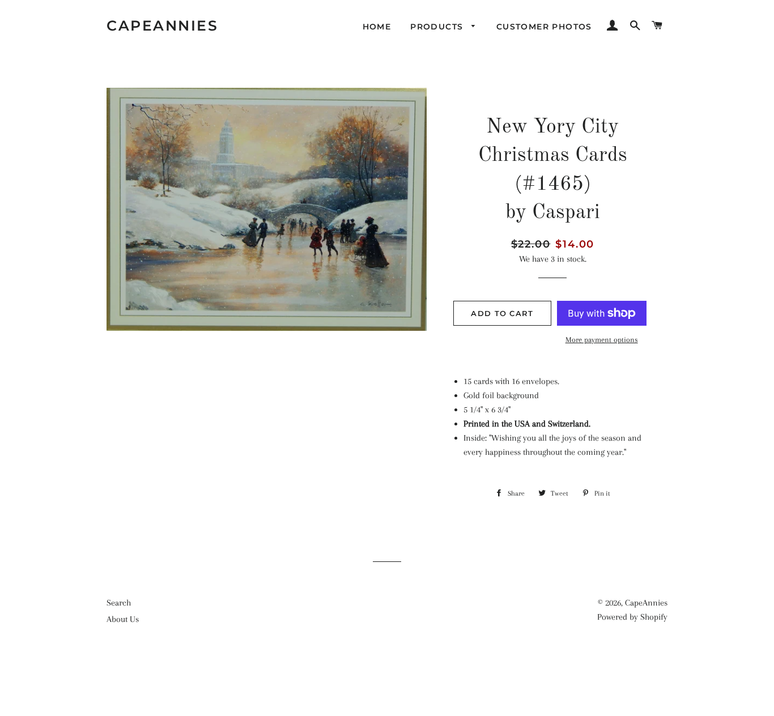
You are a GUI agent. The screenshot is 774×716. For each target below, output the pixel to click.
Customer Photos (544, 27)
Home (377, 27)
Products (438, 27)
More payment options (601, 339)
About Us (123, 619)
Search (119, 603)
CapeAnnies (162, 25)
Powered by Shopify (632, 617)
